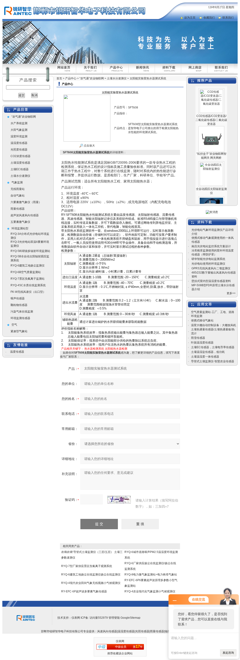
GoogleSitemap (130, 617)
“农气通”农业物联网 (23, 116)
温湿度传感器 (19, 143)
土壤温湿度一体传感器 (205, 356)
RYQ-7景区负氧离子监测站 (28, 278)
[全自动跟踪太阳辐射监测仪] (211, 157)
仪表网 (75, 617)
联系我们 (228, 17)
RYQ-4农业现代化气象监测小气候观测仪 (149, 591)
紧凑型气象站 (19, 331)
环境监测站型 (19, 228)
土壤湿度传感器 (20, 162)
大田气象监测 (19, 129)
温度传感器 (17, 351)
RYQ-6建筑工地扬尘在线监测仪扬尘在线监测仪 (90, 574)
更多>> (231, 293)
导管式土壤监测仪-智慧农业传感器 (212, 361)
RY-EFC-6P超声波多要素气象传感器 (84, 591)
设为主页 (189, 17)
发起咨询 (228, 652)
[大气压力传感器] (211, 192)
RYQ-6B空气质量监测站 (26, 272)
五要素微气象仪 (20, 222)
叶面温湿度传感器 (202, 342)
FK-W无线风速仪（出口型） (28, 291)
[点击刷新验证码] (119, 500)
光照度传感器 (19, 149)
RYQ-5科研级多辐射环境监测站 (30, 251)
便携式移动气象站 (202, 320)
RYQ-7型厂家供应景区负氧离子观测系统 (86, 566)
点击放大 (89, 145)
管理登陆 (114, 617)
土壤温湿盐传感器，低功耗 (208, 352)
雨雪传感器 (198, 338)
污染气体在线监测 (22, 311)
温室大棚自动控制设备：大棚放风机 (213, 325)
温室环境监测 (19, 136)
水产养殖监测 (19, 123)
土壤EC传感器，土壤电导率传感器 (212, 347)
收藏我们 (209, 17)
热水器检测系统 (94, 348)
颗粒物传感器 (19, 305)
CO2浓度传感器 (20, 156)
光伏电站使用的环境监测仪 (208, 263)
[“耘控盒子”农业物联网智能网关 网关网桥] (211, 122)
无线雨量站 (18, 189)
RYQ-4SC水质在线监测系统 (28, 285)
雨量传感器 (18, 208)
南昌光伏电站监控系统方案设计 (211, 246)
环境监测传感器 (20, 318)
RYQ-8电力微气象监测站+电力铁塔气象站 (150, 574)
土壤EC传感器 (20, 169)
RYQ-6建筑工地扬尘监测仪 (28, 265)
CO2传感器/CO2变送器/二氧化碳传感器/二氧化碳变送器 (211, 113)
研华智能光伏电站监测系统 (208, 259)
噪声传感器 (18, 298)
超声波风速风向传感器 (25, 215)
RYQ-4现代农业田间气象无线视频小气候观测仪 (90, 583)
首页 (59, 78)
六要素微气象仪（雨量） (26, 202)
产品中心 (70, 78)
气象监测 (17, 182)
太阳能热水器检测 (116, 348)
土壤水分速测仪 (20, 176)
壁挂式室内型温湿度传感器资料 (211, 281)
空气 (14, 324)
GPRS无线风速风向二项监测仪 (210, 268)
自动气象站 (18, 195)
